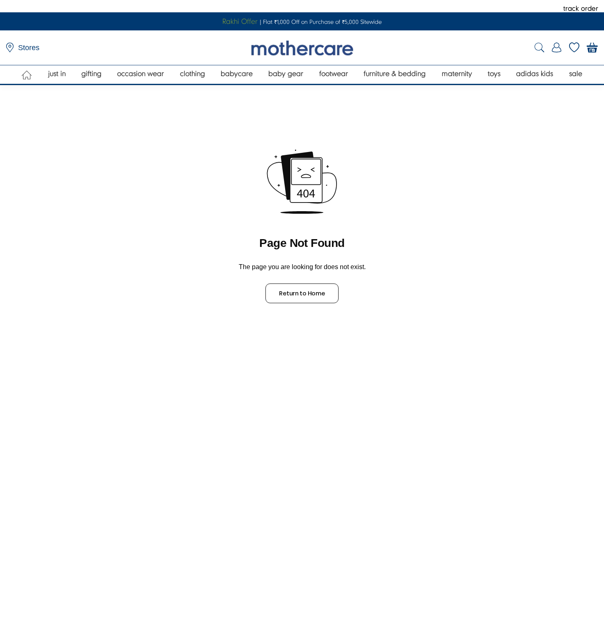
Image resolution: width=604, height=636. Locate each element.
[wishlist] (574, 48)
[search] (539, 48)
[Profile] (557, 48)
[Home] (27, 74)
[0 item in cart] (592, 48)
